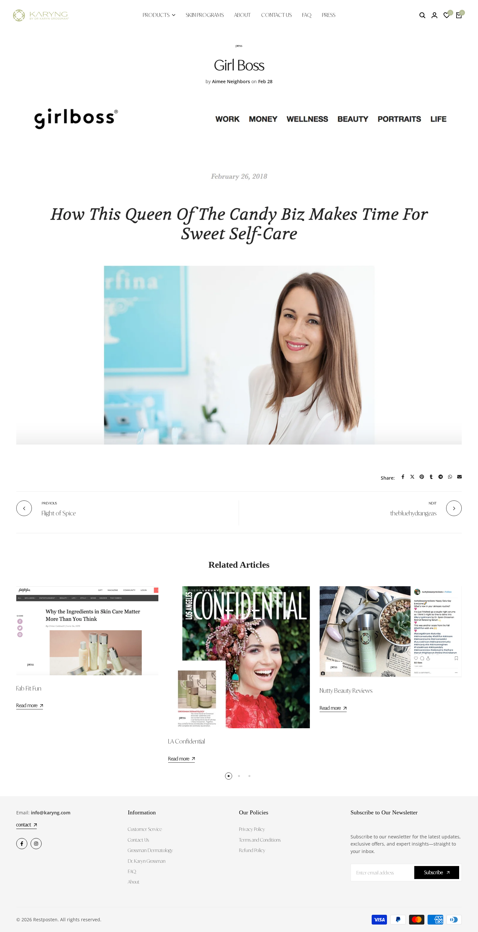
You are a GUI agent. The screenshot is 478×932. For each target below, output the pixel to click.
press (239, 45)
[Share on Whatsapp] (450, 476)
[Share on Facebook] (403, 476)
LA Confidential (186, 741)
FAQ (132, 871)
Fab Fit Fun (28, 688)
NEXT (432, 503)
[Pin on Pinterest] (421, 476)
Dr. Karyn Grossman (147, 861)
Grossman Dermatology (150, 850)
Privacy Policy (252, 829)
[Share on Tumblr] (431, 476)
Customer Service (145, 829)
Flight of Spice (59, 513)
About (133, 882)
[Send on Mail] (459, 476)
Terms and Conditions (260, 840)
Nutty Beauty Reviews (346, 690)
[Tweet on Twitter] (412, 476)
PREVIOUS (49, 503)
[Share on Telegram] (440, 476)
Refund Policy (252, 850)
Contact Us (138, 840)
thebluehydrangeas (413, 513)
